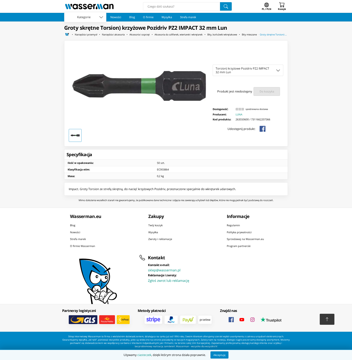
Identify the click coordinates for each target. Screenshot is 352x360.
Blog (132, 17)
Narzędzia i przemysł (86, 34)
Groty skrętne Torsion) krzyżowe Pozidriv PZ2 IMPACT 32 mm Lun (274, 34)
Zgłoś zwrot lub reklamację (168, 280)
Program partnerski (239, 246)
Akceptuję (219, 355)
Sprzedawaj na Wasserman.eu (245, 239)
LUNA (239, 114)
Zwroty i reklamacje (160, 239)
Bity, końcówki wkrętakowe (222, 34)
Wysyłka (167, 17)
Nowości (115, 17)
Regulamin (233, 225)
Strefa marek (188, 17)
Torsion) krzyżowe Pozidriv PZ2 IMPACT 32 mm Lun (242, 70)
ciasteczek (144, 355)
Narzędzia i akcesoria (113, 34)
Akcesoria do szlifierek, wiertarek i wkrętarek (179, 34)
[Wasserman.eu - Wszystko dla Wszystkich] (89, 6)
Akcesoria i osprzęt (139, 34)
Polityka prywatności (239, 232)
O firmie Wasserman (82, 246)
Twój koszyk (155, 225)
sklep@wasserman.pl (164, 270)
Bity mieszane (249, 34)
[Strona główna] (67, 34)
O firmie (148, 17)
